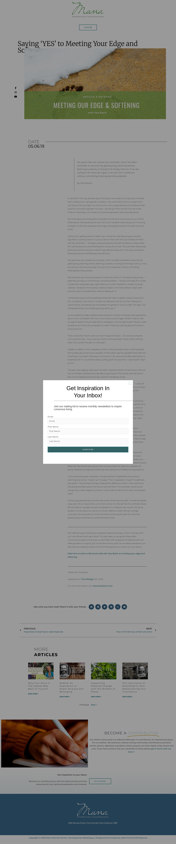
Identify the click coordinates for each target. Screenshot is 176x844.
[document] (88, 422)
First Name (53, 427)
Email (50, 417)
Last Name (53, 437)
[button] (130, 383)
